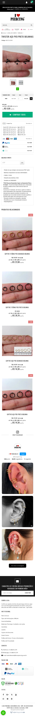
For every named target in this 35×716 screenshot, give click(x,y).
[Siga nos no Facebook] (3, 695)
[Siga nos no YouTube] (16, 695)
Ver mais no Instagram (17, 566)
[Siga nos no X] (12, 695)
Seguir (23, 454)
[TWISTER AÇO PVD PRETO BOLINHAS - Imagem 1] (13, 82)
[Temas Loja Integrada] (20, 710)
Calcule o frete (6, 158)
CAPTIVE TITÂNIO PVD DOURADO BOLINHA (17, 254)
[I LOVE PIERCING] (17, 17)
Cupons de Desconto (7, 632)
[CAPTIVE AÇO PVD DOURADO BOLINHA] (17, 346)
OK (22, 163)
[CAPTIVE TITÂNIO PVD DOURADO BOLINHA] (17, 239)
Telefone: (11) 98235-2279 (10, 650)
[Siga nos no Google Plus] (7, 695)
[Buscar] (31, 25)
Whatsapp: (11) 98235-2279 (10, 652)
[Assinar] (28, 593)
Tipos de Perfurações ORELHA (9, 618)
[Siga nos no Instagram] (3, 699)
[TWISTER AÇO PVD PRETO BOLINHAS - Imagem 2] (21, 82)
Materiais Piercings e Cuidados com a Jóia (13, 624)
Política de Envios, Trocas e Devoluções (12, 638)
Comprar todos (19, 114)
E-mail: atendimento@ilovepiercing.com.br (15, 655)
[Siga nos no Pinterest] (7, 699)
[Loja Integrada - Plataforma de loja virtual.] (17, 712)
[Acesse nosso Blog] (12, 699)
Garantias (4, 627)
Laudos (3, 630)
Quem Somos (5, 635)
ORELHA (20, 33)
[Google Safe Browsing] (19, 683)
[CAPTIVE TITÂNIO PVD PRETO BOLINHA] (17, 293)
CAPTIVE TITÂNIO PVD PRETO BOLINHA (17, 307)
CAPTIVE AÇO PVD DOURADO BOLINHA (17, 361)
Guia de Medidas (6, 621)
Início (4, 33)
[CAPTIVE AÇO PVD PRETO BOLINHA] (17, 400)
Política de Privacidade (7, 641)
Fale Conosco (5, 615)
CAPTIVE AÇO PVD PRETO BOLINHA (17, 414)
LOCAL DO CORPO (12, 33)
